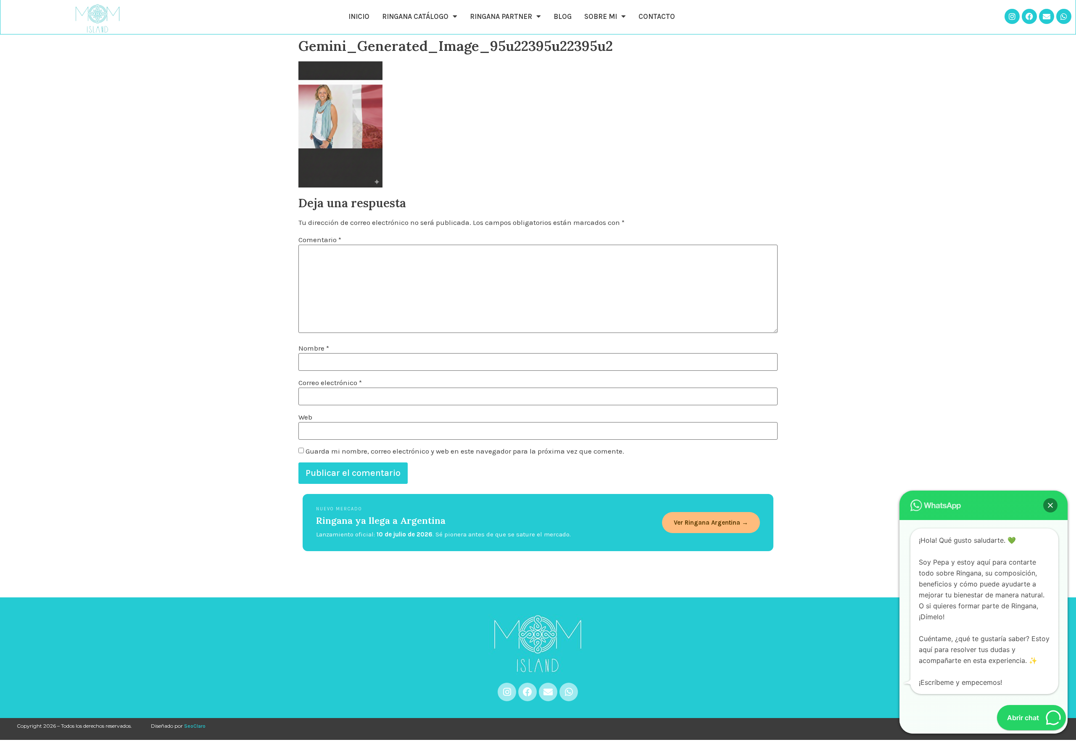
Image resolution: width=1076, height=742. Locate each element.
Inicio (358, 16)
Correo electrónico (330, 382)
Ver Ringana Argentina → (711, 522)
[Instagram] (1012, 16)
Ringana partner (501, 16)
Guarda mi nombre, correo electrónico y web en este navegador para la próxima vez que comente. (465, 451)
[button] (1050, 505)
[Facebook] (1029, 16)
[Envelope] (1046, 16)
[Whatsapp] (1063, 16)
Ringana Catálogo (415, 16)
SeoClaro (195, 726)
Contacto (656, 16)
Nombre (313, 348)
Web (305, 417)
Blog (563, 16)
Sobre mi (600, 16)
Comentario (319, 239)
